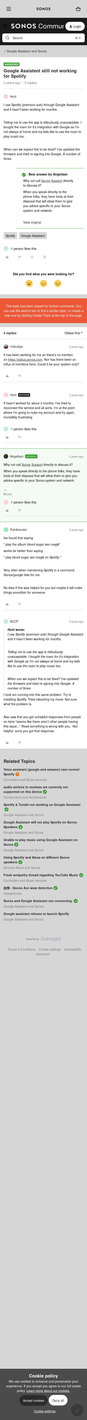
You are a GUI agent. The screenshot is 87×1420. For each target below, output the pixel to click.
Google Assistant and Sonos (27, 51)
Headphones (13, 893)
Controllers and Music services (25, 779)
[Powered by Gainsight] (44, 940)
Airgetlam (16, 456)
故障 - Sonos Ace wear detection (28, 888)
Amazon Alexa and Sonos (22, 867)
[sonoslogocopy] (43, 9)
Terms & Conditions (21, 949)
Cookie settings (50, 949)
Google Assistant (33, 235)
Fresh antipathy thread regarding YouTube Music (41, 875)
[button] (5, 27)
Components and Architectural (25, 797)
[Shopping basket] (78, 9)
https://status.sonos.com (25, 359)
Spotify (10, 235)
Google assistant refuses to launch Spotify (36, 913)
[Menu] (7, 9)
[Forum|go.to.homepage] (34, 26)
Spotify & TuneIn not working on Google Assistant (42, 804)
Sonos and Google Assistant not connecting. (38, 900)
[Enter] (7, 37)
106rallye (16, 346)
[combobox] (43, 37)
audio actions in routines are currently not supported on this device (36, 789)
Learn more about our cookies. (48, 1390)
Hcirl (13, 96)
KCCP (14, 621)
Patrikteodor (18, 529)
